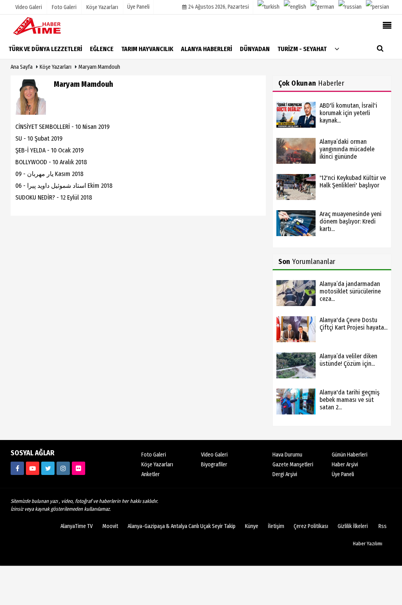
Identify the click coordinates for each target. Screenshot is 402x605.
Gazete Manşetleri (292, 464)
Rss (382, 526)
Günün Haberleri (349, 454)
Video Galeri (214, 454)
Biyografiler (214, 464)
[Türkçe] (269, 7)
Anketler (150, 474)
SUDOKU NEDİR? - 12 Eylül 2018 (53, 197)
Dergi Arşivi (284, 474)
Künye (251, 526)
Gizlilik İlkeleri (353, 526)
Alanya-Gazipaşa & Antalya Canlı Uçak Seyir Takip (182, 526)
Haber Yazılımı (367, 543)
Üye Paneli (138, 7)
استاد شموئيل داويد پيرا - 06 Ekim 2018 (64, 185)
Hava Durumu (287, 454)
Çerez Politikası (311, 526)
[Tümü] (337, 48)
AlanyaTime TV (76, 526)
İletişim (276, 526)
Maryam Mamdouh (99, 67)
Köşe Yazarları (55, 67)
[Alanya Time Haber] (50, 25)
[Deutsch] (322, 7)
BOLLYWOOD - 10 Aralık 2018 (51, 162)
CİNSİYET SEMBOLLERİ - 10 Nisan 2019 (62, 126)
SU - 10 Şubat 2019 (38, 138)
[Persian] (377, 7)
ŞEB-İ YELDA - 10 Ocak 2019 (49, 150)
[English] (295, 7)
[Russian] (350, 7)
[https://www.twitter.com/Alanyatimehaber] (48, 468)
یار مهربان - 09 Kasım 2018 (49, 174)
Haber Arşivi (345, 464)
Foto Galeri (153, 454)
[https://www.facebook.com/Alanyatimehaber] (17, 468)
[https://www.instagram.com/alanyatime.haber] (63, 468)
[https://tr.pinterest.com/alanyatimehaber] (78, 468)
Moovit (110, 526)
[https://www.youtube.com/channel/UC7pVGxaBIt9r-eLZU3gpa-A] (32, 468)
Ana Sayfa (22, 67)
